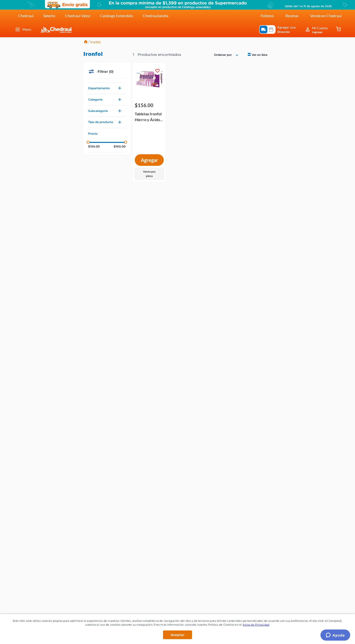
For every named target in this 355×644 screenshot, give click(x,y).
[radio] (257, 55)
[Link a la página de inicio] (85, 42)
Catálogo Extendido (116, 15)
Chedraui (26, 15)
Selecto (49, 15)
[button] (107, 88)
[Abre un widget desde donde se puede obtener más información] (335, 635)
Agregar (149, 160)
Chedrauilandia (155, 15)
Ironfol (95, 42)
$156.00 (94, 146)
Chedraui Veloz (77, 15)
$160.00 (120, 146)
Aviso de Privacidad (256, 624)
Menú (26, 29)
